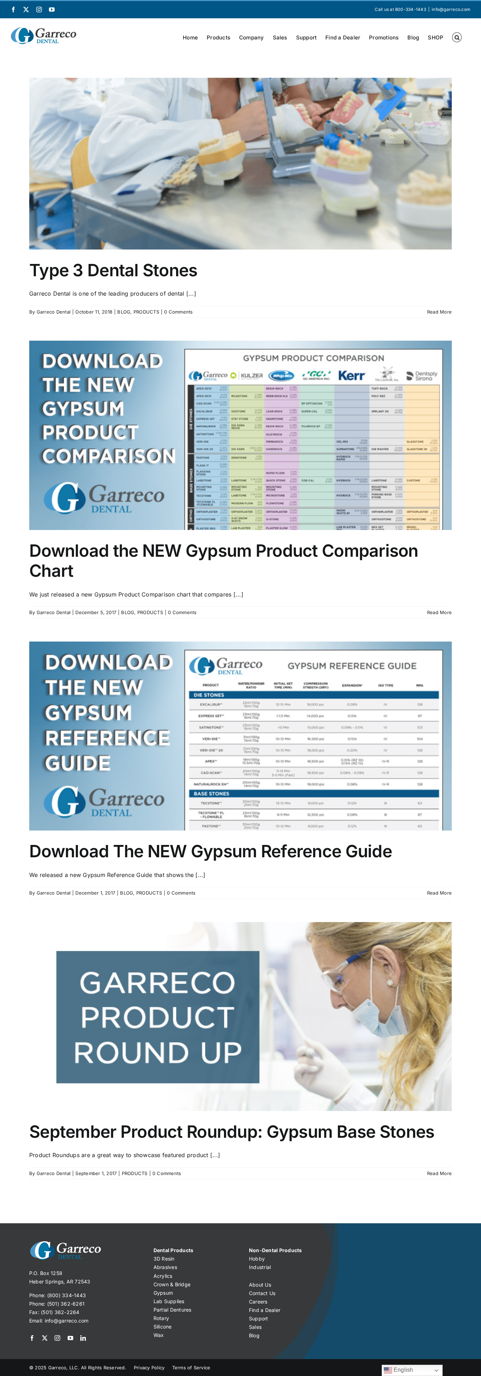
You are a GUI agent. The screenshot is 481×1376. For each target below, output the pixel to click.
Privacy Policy (149, 1367)
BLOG (123, 312)
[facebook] (32, 1338)
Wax (159, 1335)
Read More (439, 312)
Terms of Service (191, 1367)
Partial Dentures (173, 1310)
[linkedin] (83, 1338)
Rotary (161, 1318)
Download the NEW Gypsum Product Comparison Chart (223, 560)
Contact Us (262, 1293)
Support (258, 1318)
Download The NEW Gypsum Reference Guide (210, 851)
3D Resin (164, 1259)
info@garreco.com (451, 9)
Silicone (163, 1327)
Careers (258, 1302)
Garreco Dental (53, 312)
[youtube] (70, 1338)
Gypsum (163, 1293)
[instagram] (57, 1338)
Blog (254, 1335)
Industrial (260, 1267)
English (402, 1370)
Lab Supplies (169, 1301)
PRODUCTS (146, 312)
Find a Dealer (264, 1310)
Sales (255, 1327)
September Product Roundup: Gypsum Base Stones (232, 1131)
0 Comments (178, 312)
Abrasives (165, 1267)
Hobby (257, 1259)
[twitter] (45, 1338)
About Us (260, 1285)
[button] (457, 37)
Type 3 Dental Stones (113, 270)
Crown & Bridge (172, 1284)
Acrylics (163, 1276)
